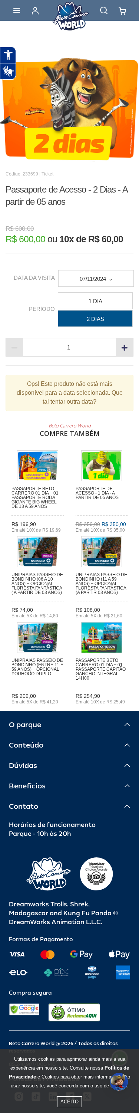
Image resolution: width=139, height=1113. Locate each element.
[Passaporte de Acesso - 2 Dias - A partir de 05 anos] (69, 110)
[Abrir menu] (16, 10)
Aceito (69, 1101)
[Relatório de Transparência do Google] (24, 1012)
